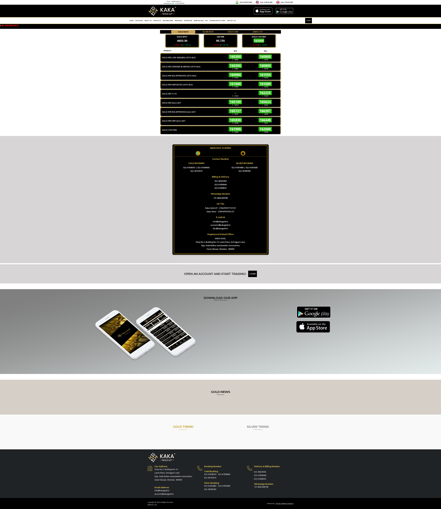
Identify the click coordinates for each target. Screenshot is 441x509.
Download (188, 20)
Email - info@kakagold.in (174, 1)
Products (157, 20)
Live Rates (139, 20)
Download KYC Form (217, 20)
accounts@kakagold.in (220, 225)
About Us (148, 20)
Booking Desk (168, 20)
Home (132, 20)
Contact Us (231, 20)
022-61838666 (203, 167)
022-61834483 (238, 167)
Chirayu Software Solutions (284, 503)
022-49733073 (196, 171)
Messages (178, 20)
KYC (206, 20)
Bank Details (199, 20)
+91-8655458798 (179, 3)
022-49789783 (245, 171)
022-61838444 (221, 184)
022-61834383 (252, 167)
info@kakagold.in (220, 221)
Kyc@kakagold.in (220, 228)
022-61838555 (221, 188)
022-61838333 (189, 167)
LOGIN (308, 20)
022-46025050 (221, 181)
